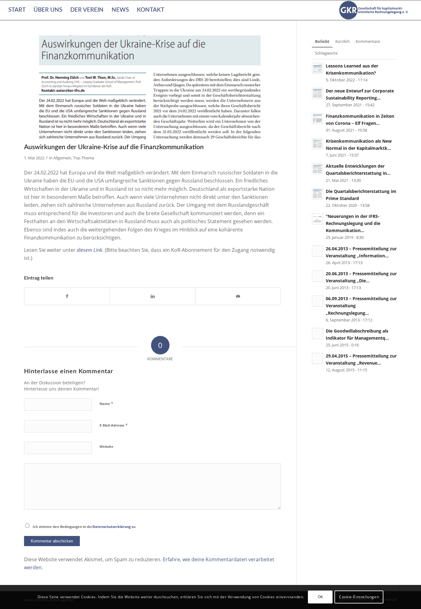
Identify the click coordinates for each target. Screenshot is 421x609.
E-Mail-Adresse (114, 425)
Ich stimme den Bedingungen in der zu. (84, 526)
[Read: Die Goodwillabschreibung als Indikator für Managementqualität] (317, 333)
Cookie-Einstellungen (359, 596)
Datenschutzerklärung (112, 526)
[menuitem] (17, 10)
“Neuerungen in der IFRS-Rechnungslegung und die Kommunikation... (353, 223)
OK (320, 596)
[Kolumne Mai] (152, 87)
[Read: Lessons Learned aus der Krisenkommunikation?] (317, 68)
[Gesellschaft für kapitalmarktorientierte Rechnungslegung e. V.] (375, 10)
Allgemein (62, 158)
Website (106, 446)
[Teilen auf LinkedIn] (152, 296)
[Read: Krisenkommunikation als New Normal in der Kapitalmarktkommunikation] (317, 143)
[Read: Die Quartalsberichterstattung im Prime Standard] (317, 193)
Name (106, 403)
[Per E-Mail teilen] (237, 296)
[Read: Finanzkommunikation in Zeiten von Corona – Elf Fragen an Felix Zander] (317, 118)
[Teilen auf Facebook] (67, 296)
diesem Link (89, 250)
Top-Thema (83, 158)
